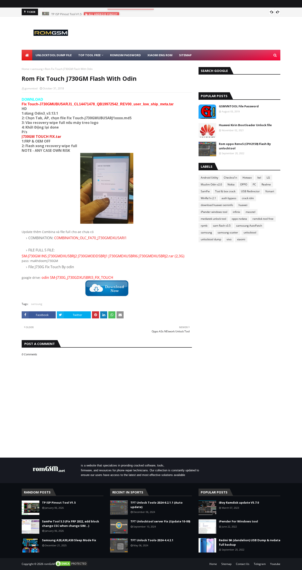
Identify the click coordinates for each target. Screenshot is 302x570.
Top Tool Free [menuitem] (89, 55)
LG (268, 177)
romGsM (49, 564)
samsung (37, 69)
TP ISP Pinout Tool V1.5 (66, 12)
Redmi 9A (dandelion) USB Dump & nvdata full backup (249, 542)
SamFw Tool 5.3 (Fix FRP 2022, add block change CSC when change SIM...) (70, 523)
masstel (250, 212)
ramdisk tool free (262, 219)
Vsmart (269, 191)
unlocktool (250, 232)
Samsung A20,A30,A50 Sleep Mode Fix (69, 540)
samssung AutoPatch (249, 225)
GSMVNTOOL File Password (239, 106)
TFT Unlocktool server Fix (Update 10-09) (160, 521)
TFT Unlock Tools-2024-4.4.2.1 (151, 540)
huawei (243, 205)
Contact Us (242, 564)
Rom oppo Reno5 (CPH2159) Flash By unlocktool (245, 146)
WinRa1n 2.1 (208, 198)
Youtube (275, 564)
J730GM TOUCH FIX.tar (41, 136)
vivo (229, 239)
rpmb (204, 225)
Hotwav (247, 177)
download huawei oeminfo (217, 205)
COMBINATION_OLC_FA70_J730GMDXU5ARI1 (90, 237)
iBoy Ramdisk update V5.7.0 (239, 503)
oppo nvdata (239, 219)
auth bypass (229, 198)
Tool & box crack (225, 191)
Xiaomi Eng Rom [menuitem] (159, 55)
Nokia (231, 184)
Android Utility (209, 177)
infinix (236, 212)
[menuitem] (27, 55)
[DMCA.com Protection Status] (71, 566)
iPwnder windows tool (214, 212)
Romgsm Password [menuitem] (125, 55)
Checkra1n (230, 177)
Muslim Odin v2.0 (211, 184)
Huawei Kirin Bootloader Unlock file (245, 125)
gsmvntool (31, 88)
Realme (266, 184)
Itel (259, 177)
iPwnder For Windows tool (238, 521)
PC (254, 184)
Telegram (260, 564)
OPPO (243, 184)
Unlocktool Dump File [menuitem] (54, 55)
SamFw (205, 191)
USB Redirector (250, 191)
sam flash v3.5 (222, 225)
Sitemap (226, 564)
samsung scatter (228, 232)
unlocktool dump (211, 239)
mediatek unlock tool (213, 219)
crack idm (248, 198)
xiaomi (241, 239)
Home (25, 69)
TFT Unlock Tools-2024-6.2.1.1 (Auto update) (156, 505)
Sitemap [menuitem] (185, 55)
